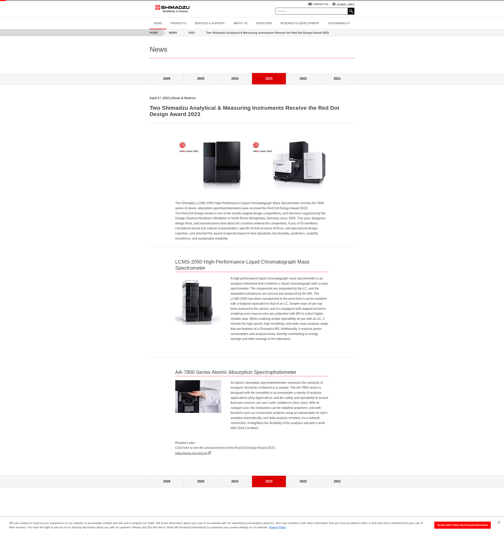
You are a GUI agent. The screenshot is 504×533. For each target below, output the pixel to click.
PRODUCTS (178, 23)
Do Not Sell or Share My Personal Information (462, 525)
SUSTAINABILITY (339, 23)
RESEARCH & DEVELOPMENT (300, 23)
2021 (337, 78)
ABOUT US (240, 23)
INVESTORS (264, 23)
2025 (200, 78)
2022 (303, 78)
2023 (268, 78)
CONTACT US (320, 4)
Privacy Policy (277, 527)
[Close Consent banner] (499, 522)
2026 (166, 78)
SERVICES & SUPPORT (210, 23)
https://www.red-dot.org (191, 453)
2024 (234, 78)
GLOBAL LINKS (345, 4)
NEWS (158, 23)
